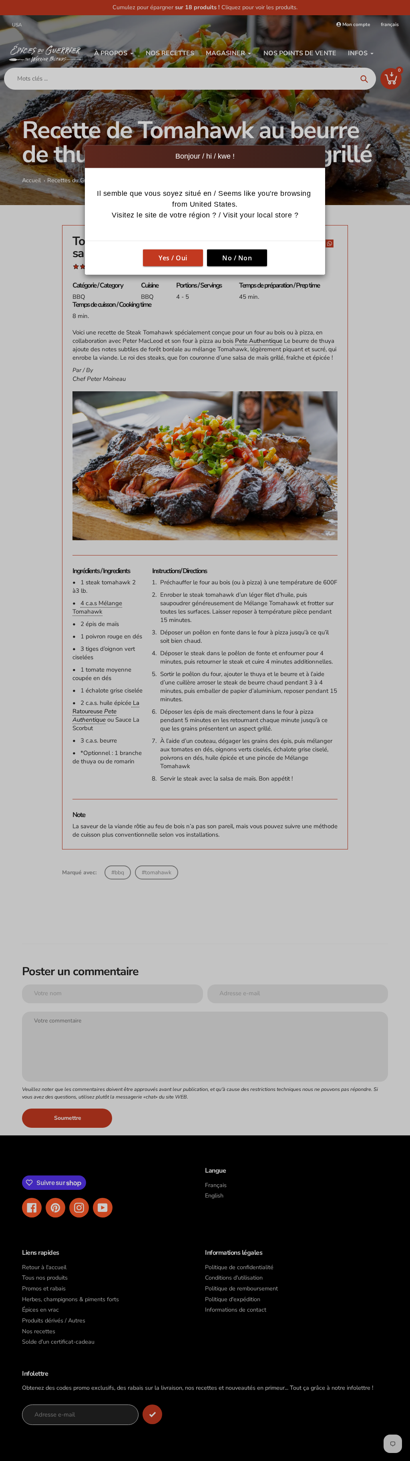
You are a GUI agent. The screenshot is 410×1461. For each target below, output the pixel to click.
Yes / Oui (173, 257)
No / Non (237, 257)
